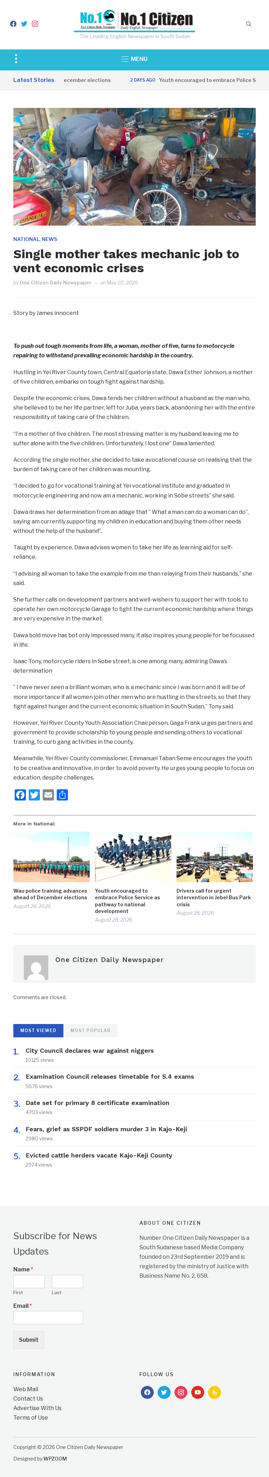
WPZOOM (55, 1459)
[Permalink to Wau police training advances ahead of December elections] (51, 857)
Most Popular (90, 1030)
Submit (29, 1340)
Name (23, 1269)
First (18, 1292)
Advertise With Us (37, 1408)
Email (22, 1306)
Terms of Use (30, 1417)
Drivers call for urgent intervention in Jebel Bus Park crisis (214, 897)
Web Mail (25, 1389)
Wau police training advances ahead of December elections (50, 894)
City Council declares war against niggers (90, 1050)
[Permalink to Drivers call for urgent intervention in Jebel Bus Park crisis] (215, 857)
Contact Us (28, 1398)
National (26, 239)
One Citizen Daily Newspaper (55, 283)
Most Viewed (38, 1030)
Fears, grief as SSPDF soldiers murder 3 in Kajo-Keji (106, 1129)
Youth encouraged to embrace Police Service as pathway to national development (127, 901)
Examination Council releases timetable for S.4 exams (110, 1076)
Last (56, 1292)
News (49, 239)
